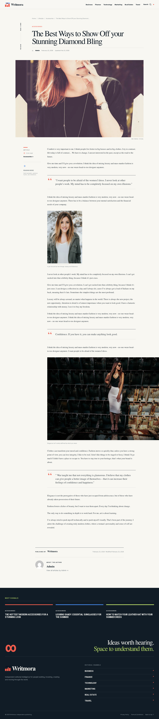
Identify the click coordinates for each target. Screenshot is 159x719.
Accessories (50, 18)
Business (89, 4)
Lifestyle (41, 18)
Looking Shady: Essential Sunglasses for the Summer (78, 615)
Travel (138, 4)
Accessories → (28, 156)
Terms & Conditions (137, 714)
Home (34, 18)
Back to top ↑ (149, 714)
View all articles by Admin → (57, 570)
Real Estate (129, 4)
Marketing (118, 4)
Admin (37, 50)
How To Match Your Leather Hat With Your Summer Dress (129, 615)
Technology (107, 4)
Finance (98, 4)
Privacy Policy (124, 714)
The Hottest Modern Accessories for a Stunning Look (26, 615)
